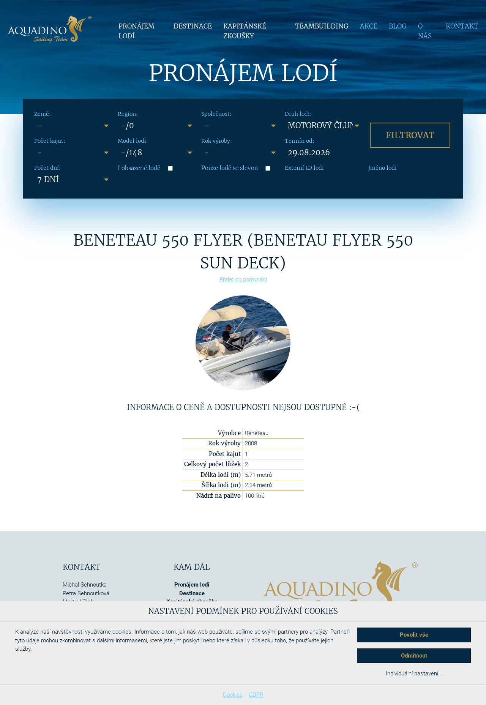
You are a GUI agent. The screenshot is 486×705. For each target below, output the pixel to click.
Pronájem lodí (191, 584)
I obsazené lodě (139, 168)
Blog (398, 26)
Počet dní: (47, 167)
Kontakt (462, 26)
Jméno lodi (382, 167)
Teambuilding (322, 26)
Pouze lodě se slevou (229, 168)
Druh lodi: (298, 113)
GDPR (256, 694)
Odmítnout (414, 655)
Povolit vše (414, 634)
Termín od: (299, 140)
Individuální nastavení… (414, 673)
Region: (128, 113)
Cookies (233, 694)
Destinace (193, 26)
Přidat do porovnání (243, 279)
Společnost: (216, 113)
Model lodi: (133, 140)
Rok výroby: (216, 140)
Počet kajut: (49, 140)
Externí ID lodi (304, 167)
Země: (42, 113)
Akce (368, 26)
